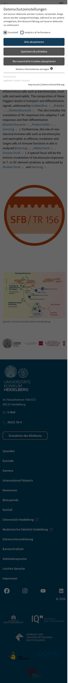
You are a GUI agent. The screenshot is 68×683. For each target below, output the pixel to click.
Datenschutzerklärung (53, 84)
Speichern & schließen (34, 51)
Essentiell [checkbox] (13, 32)
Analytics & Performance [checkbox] (37, 32)
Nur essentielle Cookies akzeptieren (34, 61)
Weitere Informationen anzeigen (33, 69)
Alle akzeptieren (34, 42)
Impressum (34, 84)
